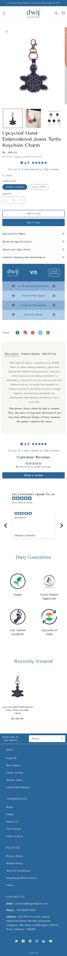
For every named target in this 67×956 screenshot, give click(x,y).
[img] (35, 498)
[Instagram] (25, 333)
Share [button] (9, 175)
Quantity (7, 194)
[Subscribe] (61, 738)
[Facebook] (17, 333)
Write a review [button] (33, 475)
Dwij (36, 953)
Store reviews (14, 836)
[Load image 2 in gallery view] (33, 118)
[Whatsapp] (33, 333)
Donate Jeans (14, 780)
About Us (11, 821)
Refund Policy (14, 863)
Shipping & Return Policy (21, 878)
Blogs (9, 807)
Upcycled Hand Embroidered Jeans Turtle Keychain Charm (17, 710)
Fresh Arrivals (14, 772)
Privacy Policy (14, 856)
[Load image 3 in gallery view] (54, 118)
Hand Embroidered (17, 787)
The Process (13, 829)
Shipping (18, 157)
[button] (3, 13)
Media (10, 814)
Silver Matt (38, 187)
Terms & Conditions (18, 870)
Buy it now (33, 222)
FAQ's (9, 885)
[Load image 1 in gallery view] (12, 118)
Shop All (11, 758)
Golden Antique (15, 187)
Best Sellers (13, 765)
